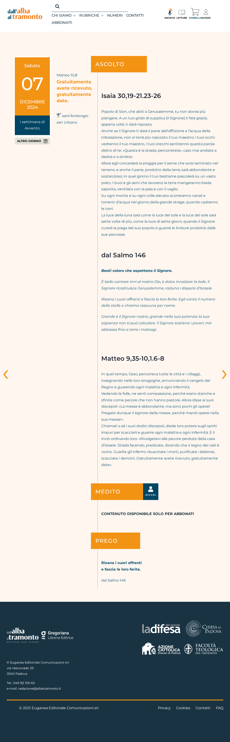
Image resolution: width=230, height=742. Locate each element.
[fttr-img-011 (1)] (203, 644)
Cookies (183, 708)
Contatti (203, 708)
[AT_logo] (25, 9)
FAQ (219, 708)
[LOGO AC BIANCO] (161, 643)
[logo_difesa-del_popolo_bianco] (161, 624)
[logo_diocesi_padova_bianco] (203, 621)
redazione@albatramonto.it (39, 688)
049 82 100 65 (24, 683)
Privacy (164, 708)
